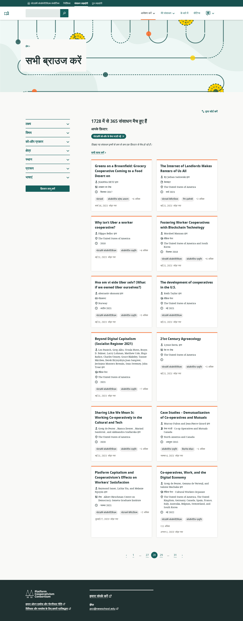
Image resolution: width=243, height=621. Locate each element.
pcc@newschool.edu (102, 608)
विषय (29, 132)
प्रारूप (30, 168)
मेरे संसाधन (166, 13)
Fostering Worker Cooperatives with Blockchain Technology (185, 225)
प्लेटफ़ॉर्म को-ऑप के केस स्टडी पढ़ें (109, 136)
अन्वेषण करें (146, 13)
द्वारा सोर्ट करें (211, 112)
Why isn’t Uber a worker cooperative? (114, 225)
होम (27, 46)
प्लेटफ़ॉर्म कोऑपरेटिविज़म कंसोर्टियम (44, 3)
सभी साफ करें (97, 152)
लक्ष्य (28, 123)
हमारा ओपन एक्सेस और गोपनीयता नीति (44, 603)
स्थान (29, 159)
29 (161, 555)
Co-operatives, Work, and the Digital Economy (183, 475)
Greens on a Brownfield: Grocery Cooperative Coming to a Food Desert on (120, 171)
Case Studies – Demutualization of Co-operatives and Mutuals (185, 415)
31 (175, 555)
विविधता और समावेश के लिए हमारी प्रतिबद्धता (47, 608)
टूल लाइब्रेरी (97, 3)
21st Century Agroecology (180, 338)
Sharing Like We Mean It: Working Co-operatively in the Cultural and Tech (118, 417)
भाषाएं (29, 177)
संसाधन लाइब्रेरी (81, 3)
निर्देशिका (66, 3)
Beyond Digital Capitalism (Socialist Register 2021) (115, 341)
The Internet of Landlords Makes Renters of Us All (186, 168)
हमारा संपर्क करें (99, 596)
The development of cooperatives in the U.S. (186, 285)
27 (147, 555)
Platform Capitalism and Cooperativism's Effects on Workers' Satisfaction (116, 477)
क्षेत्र (28, 150)
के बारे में (184, 13)
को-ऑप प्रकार (34, 141)
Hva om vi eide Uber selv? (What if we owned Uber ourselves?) (120, 285)
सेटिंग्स (197, 13)
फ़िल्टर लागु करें (47, 189)
